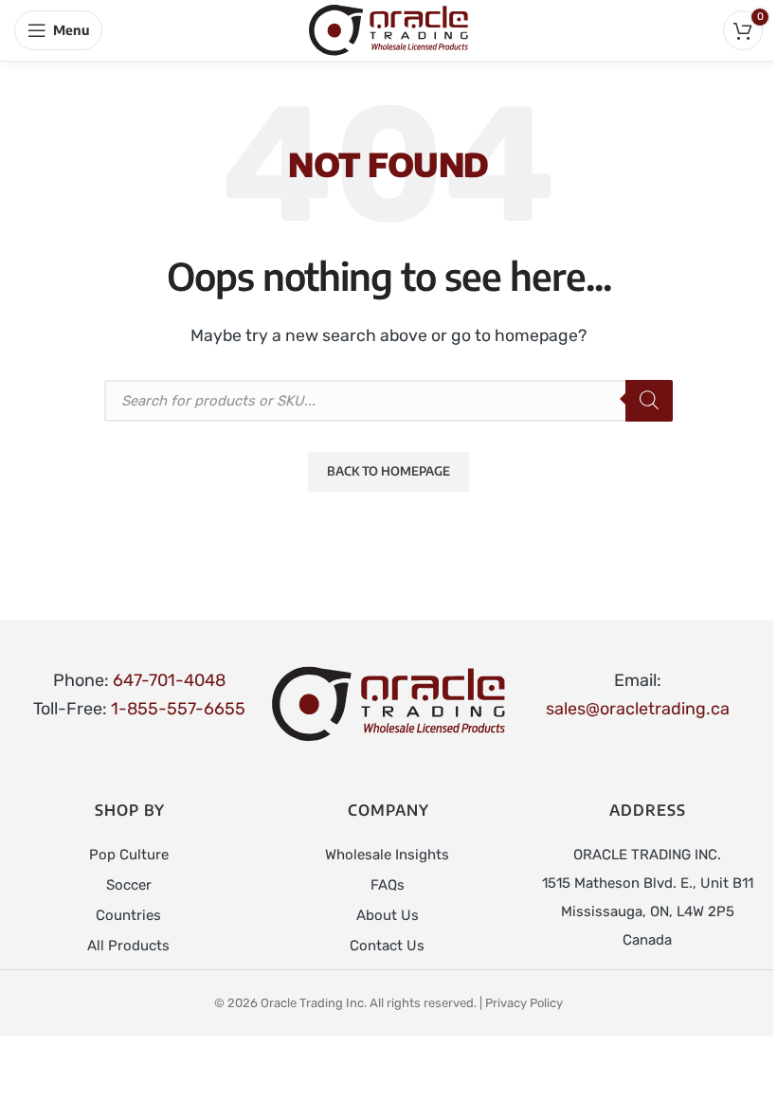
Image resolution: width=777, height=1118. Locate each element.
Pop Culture (129, 854)
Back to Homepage (388, 470)
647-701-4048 (169, 680)
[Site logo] (388, 29)
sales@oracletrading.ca (638, 708)
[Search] (649, 401)
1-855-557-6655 (178, 708)
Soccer (129, 884)
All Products (128, 945)
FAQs (387, 884)
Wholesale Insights (387, 854)
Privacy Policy (524, 1003)
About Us (387, 915)
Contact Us (387, 945)
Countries (128, 915)
